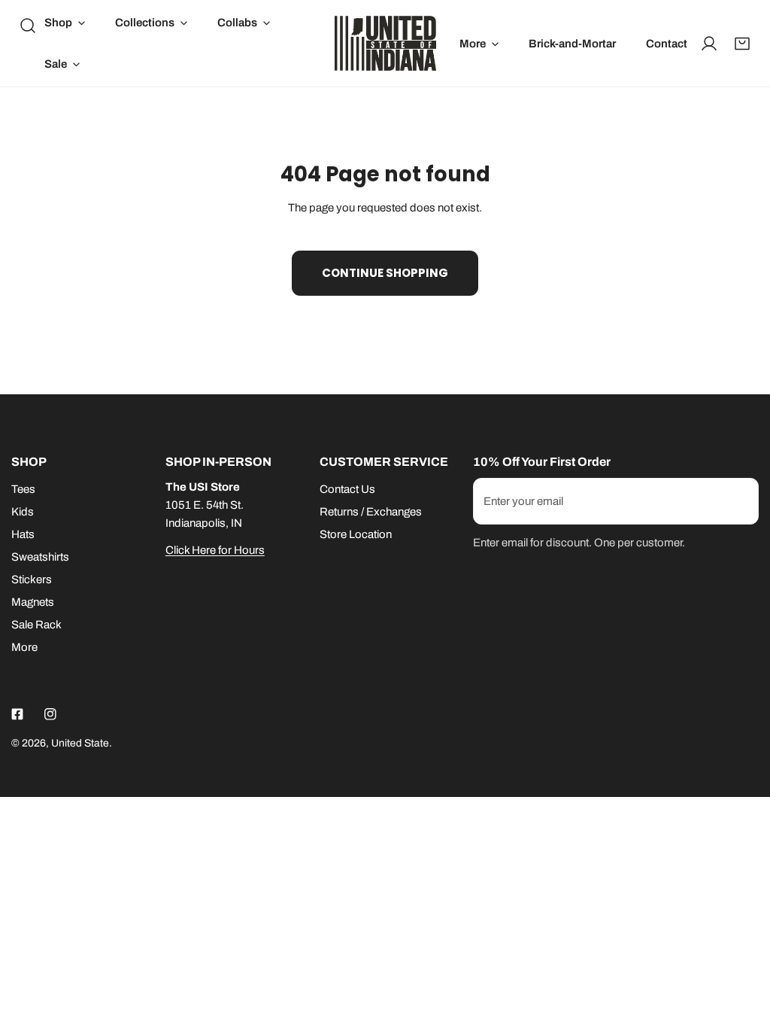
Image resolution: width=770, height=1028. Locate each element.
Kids (22, 512)
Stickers (31, 579)
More (24, 647)
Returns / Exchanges (371, 512)
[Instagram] (50, 714)
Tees (23, 489)
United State (80, 743)
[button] (64, 23)
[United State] (385, 43)
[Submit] (739, 500)
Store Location (356, 534)
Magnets (32, 602)
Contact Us (347, 489)
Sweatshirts (40, 557)
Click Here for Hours (215, 550)
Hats (23, 534)
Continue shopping (385, 273)
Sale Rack (36, 625)
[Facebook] (17, 714)
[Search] (27, 25)
